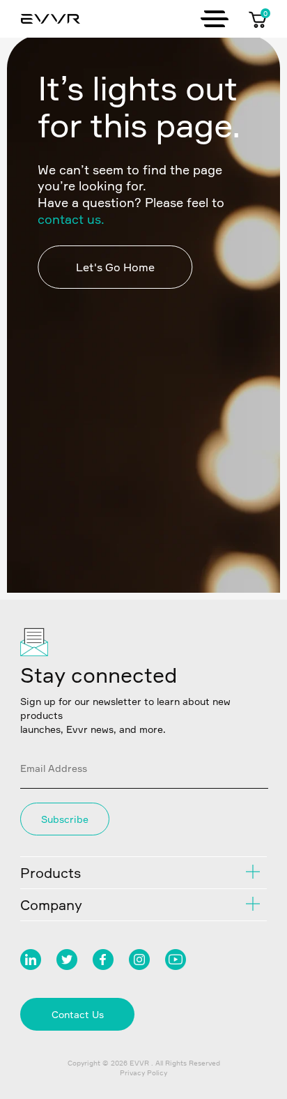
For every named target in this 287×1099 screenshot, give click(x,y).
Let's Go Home (115, 267)
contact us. (71, 219)
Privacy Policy (143, 1072)
